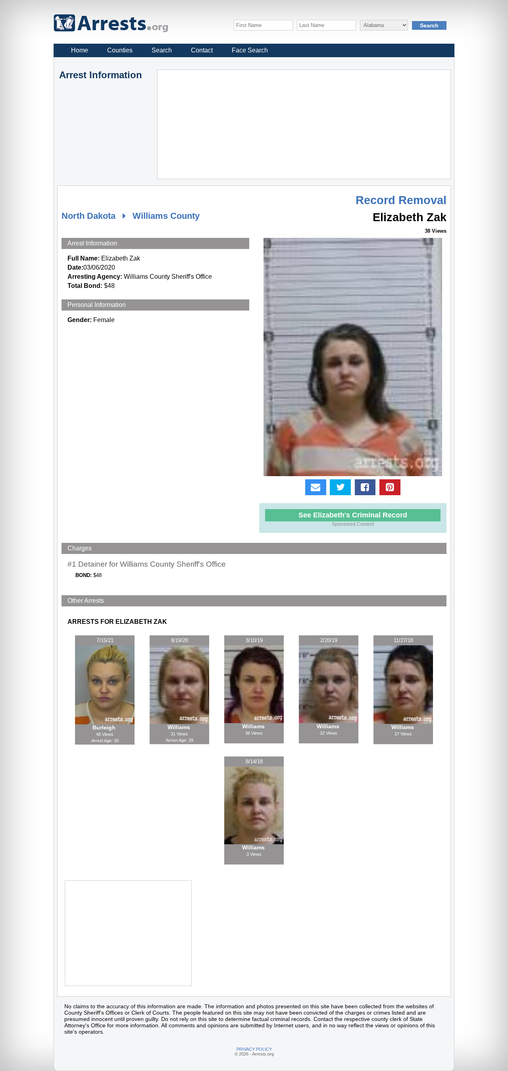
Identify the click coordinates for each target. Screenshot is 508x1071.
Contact (202, 50)
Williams (179, 727)
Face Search (250, 50)
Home (79, 50)
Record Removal (401, 200)
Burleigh (104, 727)
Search (162, 50)
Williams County (166, 216)
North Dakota (88, 216)
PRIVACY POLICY (254, 1049)
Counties (120, 50)
